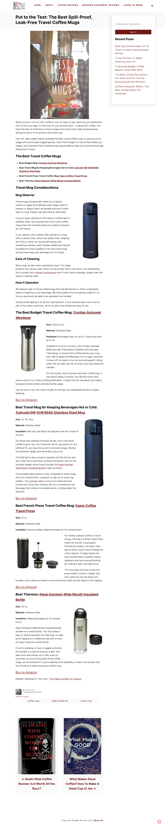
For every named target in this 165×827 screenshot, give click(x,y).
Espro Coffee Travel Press (73, 176)
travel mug (86, 701)
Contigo (33, 481)
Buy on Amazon (27, 400)
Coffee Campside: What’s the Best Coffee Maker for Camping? (132, 90)
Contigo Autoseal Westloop (52, 163)
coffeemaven (29, 690)
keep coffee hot (60, 701)
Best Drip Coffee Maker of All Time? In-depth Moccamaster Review (132, 50)
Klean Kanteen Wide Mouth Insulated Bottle (58, 181)
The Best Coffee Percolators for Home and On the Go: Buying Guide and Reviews (131, 78)
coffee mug (33, 701)
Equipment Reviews (22, 696)
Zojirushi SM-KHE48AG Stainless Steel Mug (50, 413)
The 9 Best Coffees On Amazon (65, 679)
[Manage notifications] (159, 822)
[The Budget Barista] (19, 5)
